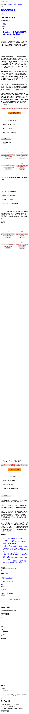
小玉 (2, 570)
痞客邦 (8, 578)
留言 (11, 578)
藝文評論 (11, 581)
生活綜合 (11, 20)
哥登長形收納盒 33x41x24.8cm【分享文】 (13, 562)
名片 (4, 26)
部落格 (4, 24)
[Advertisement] (14, 661)
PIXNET (6, 694)
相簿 (4, 23)
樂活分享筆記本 (8, 10)
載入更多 (3, 586)
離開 (8, 711)
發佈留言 (3, 594)
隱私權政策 (24, 694)
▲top (2, 584)
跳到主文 (3, 14)
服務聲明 (14, 695)
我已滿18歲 (3, 711)
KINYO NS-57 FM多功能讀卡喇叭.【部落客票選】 (15, 561)
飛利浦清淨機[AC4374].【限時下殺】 (12, 545)
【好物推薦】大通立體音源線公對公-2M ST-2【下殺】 (16, 553)
